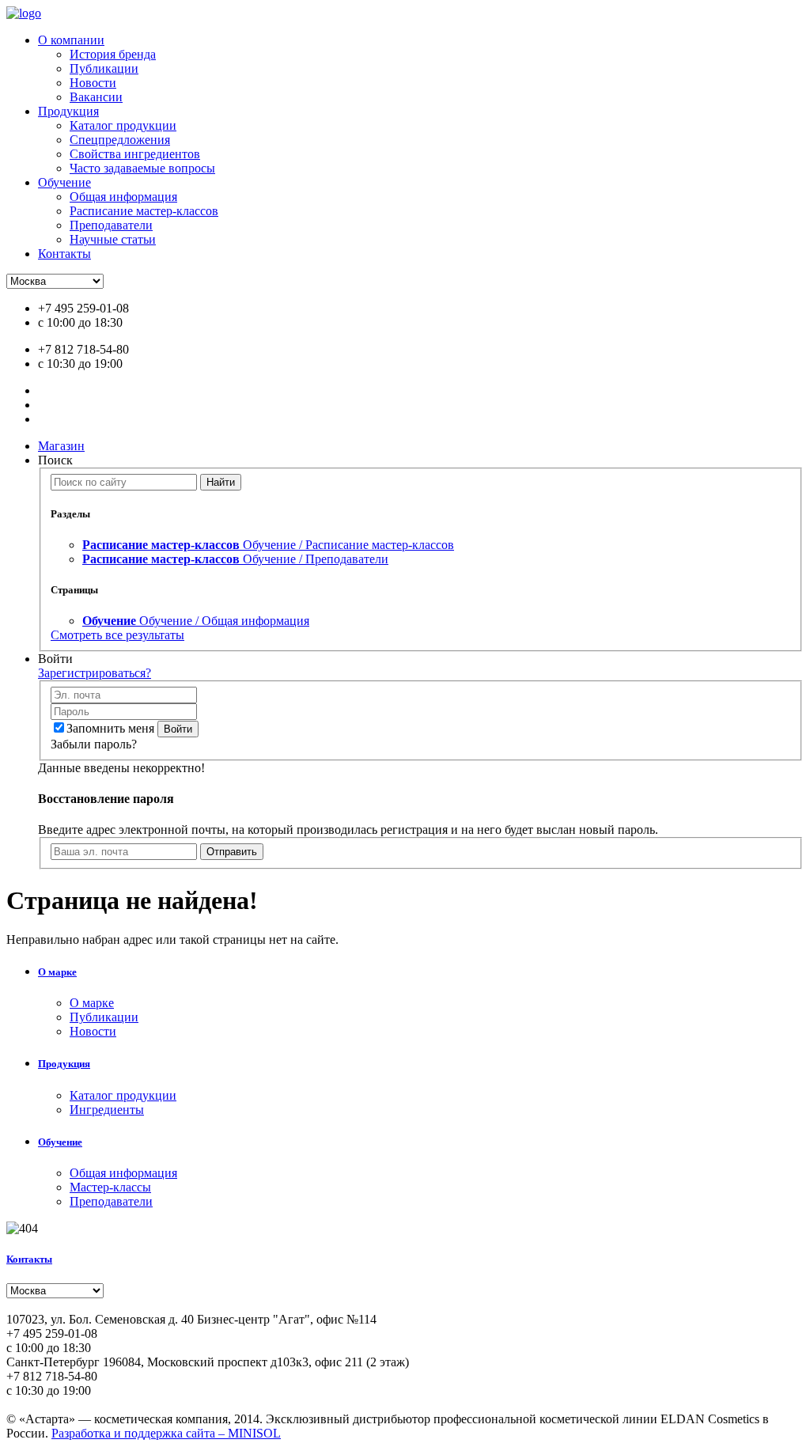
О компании (71, 40)
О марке (57, 972)
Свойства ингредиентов (135, 154)
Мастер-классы (110, 1187)
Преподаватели (111, 225)
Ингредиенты (107, 1109)
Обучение (64, 182)
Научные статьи (113, 239)
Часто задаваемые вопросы (142, 168)
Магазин (61, 446)
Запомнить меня (110, 728)
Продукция (68, 111)
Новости (93, 82)
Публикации (104, 68)
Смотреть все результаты (117, 635)
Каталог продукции (123, 125)
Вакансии (96, 97)
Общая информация (123, 196)
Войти (178, 729)
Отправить (231, 852)
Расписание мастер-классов (144, 211)
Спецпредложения (120, 139)
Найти (220, 482)
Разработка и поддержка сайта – (166, 1433)
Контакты (64, 253)
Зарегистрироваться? (94, 673)
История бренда (113, 54)
